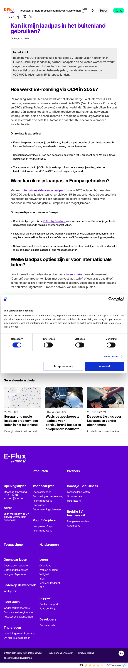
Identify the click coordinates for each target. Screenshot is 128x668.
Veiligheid (44, 574)
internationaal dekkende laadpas (43, 190)
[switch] (48, 344)
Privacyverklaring (85, 652)
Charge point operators (17, 565)
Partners (35, 10)
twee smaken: (75, 274)
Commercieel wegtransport (19, 612)
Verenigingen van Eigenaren (19, 633)
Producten (24, 10)
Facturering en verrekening (48, 496)
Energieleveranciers (78, 521)
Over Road (45, 565)
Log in (84, 10)
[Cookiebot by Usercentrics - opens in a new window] (110, 299)
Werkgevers (10, 591)
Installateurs (74, 500)
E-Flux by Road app (54, 221)
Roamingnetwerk (42, 500)
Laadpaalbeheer (42, 491)
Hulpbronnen (72, 10)
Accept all (104, 366)
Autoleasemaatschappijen (18, 616)
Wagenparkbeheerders (17, 607)
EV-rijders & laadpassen (17, 637)
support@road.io (13, 498)
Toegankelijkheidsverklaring (18, 657)
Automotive (73, 525)
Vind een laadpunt (49, 582)
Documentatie (47, 625)
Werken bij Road (48, 569)
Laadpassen (39, 505)
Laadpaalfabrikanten (78, 491)
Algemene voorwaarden (61, 652)
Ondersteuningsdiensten (47, 509)
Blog (41, 578)
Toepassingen (47, 10)
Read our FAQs (47, 608)
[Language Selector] (92, 10)
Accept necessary (63, 366)
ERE (41, 587)
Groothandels (74, 496)
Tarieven (60, 10)
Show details (111, 356)
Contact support (48, 604)
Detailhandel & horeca (16, 569)
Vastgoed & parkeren (15, 574)
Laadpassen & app (43, 526)
